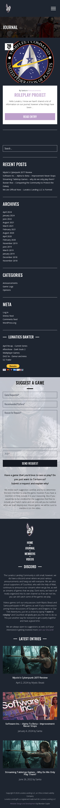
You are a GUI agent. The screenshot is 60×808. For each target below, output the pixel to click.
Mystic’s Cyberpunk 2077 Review (17, 172)
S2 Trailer (7, 359)
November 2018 (10, 260)
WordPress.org (9, 322)
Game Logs (8, 286)
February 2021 (9, 229)
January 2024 (9, 215)
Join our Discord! (46, 629)
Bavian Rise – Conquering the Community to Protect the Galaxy (28, 184)
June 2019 (7, 246)
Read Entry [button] (30, 117)
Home (30, 542)
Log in (5, 312)
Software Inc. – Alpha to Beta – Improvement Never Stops (29, 175)
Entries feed (8, 316)
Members (30, 554)
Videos (30, 559)
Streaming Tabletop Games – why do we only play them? (28, 179)
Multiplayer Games (11, 352)
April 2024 (7, 212)
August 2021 (8, 222)
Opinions (7, 290)
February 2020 (9, 239)
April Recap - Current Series (15, 346)
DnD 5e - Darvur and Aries (15, 356)
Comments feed (10, 319)
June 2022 (7, 219)
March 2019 (8, 250)
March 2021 (8, 226)
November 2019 (10, 243)
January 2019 (9, 253)
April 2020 (7, 236)
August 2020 (8, 233)
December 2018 (10, 257)
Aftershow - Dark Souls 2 (14, 349)
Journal (30, 548)
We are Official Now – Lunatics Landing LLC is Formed (27, 189)
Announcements (34, 90)
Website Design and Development (23, 803)
